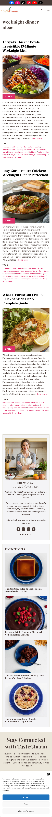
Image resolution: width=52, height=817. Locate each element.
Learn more (26, 534)
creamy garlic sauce (11, 271)
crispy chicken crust (11, 405)
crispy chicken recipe (29, 405)
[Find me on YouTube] (33, 529)
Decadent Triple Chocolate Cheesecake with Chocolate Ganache (24, 633)
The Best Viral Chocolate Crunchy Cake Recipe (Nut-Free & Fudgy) (24, 677)
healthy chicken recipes (26, 273)
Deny (26, 804)
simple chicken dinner (11, 279)
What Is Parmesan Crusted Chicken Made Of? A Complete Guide (24, 299)
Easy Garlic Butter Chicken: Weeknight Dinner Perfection (25, 172)
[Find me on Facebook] (18, 529)
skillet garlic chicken (30, 279)
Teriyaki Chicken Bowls (19, 155)
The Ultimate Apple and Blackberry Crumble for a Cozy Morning (22, 720)
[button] (48, 774)
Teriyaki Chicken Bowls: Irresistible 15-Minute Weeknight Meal (22, 46)
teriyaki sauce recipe (38, 155)
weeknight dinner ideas (12, 157)
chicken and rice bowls (30, 147)
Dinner (8, 96)
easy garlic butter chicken (31, 271)
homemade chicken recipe (38, 408)
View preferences (26, 811)
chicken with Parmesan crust (33, 402)
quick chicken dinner (37, 276)
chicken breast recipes (33, 268)
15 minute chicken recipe (13, 268)
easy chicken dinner (17, 408)
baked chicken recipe (11, 402)
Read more (37, 138)
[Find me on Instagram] (28, 529)
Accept (26, 797)
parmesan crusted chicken (37, 410)
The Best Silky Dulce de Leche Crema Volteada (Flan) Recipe (23, 590)
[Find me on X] (23, 529)
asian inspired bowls (11, 147)
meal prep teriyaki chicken (25, 152)
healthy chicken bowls (26, 149)
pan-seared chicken (18, 276)
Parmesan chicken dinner (14, 410)
